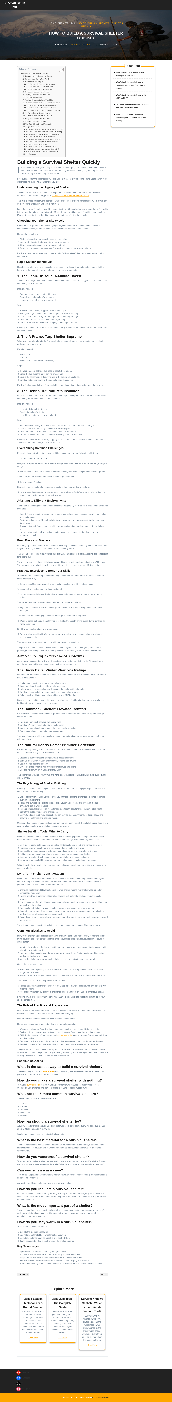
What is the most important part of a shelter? (44, 149)
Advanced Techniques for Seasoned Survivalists (42, 103)
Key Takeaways (31, 154)
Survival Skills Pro (81, 45)
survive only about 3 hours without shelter (70, 195)
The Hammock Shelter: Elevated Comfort (42, 108)
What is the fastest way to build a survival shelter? (46, 129)
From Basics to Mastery (33, 97)
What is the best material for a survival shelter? (45, 139)
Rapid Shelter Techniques (34, 82)
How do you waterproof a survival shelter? (43, 141)
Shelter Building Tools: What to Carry (38, 116)
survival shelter (47, 1071)
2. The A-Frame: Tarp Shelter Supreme (41, 86)
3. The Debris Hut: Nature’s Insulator (40, 89)
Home (52, 23)
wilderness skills (64, 1035)
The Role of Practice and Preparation (38, 124)
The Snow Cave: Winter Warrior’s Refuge (42, 105)
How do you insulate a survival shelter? (42, 146)
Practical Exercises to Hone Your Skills (39, 100)
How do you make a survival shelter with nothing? (46, 132)
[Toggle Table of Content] (60, 70)
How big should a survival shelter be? (42, 136)
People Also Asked (32, 127)
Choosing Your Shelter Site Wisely (37, 79)
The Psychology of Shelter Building (37, 113)
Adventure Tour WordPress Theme (86, 1397)
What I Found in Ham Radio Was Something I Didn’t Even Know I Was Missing (131, 117)
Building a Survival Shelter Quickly (34, 73)
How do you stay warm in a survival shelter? (45, 151)
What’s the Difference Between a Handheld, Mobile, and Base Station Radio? (130, 85)
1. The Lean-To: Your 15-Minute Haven (41, 84)
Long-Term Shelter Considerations (37, 118)
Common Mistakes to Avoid (35, 121)
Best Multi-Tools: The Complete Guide (62, 1303)
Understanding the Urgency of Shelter (38, 76)
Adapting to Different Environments (37, 94)
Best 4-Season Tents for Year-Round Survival (33, 1303)
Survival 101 (66, 23)
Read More (33, 1338)
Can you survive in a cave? (38, 144)
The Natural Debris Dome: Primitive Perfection (44, 110)
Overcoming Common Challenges (37, 92)
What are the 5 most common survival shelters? (45, 134)
